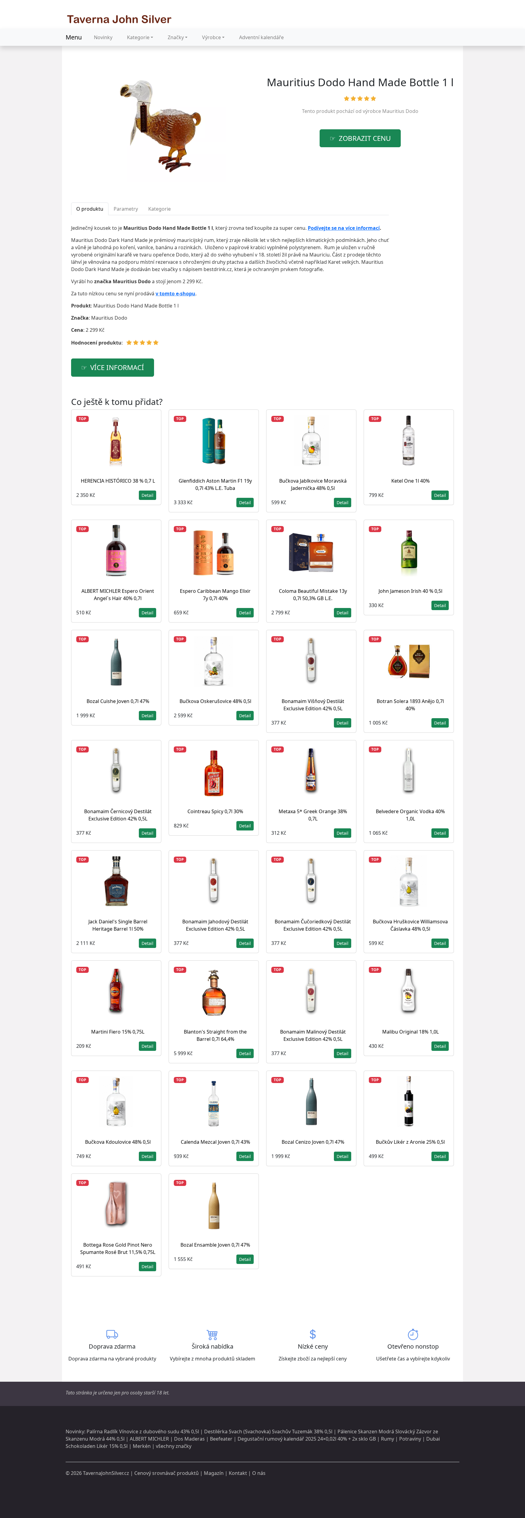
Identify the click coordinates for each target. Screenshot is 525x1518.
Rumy (387, 1438)
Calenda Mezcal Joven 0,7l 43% (215, 1142)
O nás (259, 1473)
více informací (117, 367)
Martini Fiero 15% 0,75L (117, 1031)
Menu (74, 37)
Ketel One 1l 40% (410, 480)
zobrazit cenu (365, 138)
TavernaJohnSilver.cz (106, 1473)
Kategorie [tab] (159, 208)
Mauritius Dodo (400, 111)
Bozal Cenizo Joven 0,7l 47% (313, 1142)
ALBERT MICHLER (149, 1438)
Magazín (214, 1473)
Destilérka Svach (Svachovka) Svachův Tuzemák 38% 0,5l (268, 1431)
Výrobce (211, 37)
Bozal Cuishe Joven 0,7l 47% (118, 701)
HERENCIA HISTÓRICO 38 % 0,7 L (118, 480)
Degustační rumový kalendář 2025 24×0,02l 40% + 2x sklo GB (307, 1438)
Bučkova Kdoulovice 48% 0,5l (118, 1142)
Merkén (142, 1446)
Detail (147, 495)
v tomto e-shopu (175, 293)
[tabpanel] (230, 287)
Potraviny (410, 1438)
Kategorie (138, 37)
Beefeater (221, 1438)
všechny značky (173, 1446)
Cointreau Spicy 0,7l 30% (215, 811)
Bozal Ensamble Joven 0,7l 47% (215, 1244)
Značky (176, 37)
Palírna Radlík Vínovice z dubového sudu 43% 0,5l (143, 1431)
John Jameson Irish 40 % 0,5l (410, 591)
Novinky (103, 37)
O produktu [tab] (89, 208)
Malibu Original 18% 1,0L (410, 1031)
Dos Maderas (189, 1438)
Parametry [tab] (126, 208)
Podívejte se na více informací (344, 228)
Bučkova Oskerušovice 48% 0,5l (215, 701)
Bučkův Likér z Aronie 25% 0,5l (410, 1142)
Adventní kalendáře (261, 37)
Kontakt (238, 1473)
